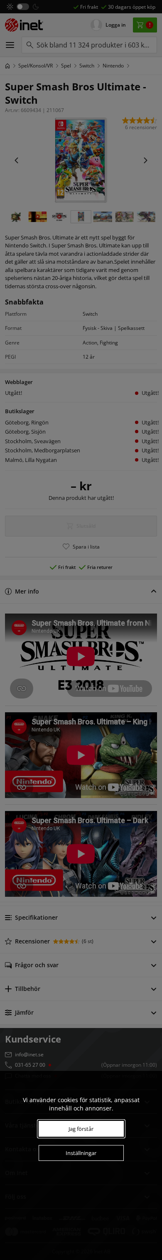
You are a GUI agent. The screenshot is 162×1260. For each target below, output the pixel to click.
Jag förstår (81, 1129)
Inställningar (81, 1153)
